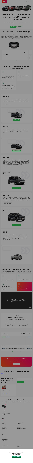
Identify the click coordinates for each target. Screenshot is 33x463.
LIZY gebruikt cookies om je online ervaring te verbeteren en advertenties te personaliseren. (16, 453)
